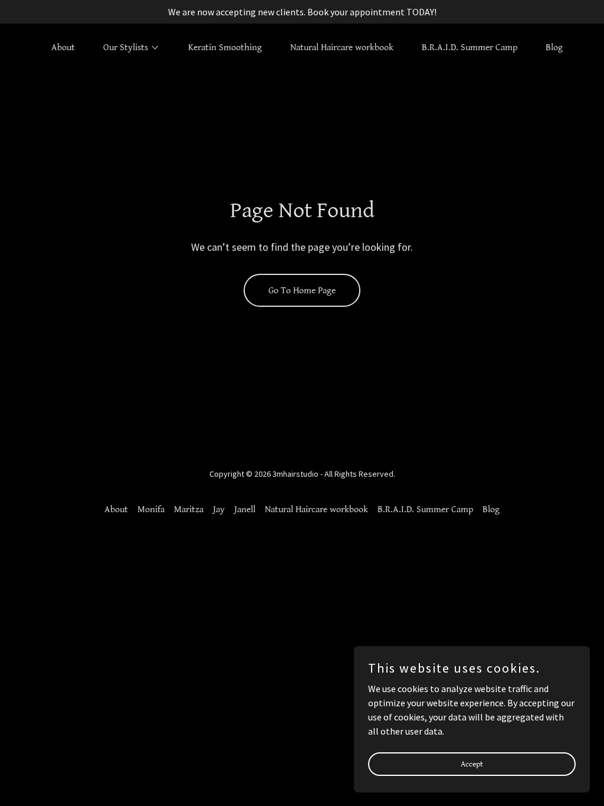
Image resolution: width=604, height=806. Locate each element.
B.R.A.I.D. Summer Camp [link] (469, 47)
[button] (127, 48)
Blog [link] (554, 47)
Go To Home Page (302, 290)
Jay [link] (219, 509)
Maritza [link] (188, 509)
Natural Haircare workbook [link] (341, 47)
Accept (472, 763)
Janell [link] (244, 509)
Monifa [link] (151, 509)
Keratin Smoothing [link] (225, 47)
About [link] (63, 47)
